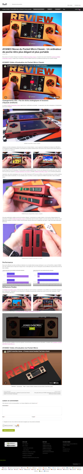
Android (27, 386)
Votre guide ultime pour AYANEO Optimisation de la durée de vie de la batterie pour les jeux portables (47, 393)
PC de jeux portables (47, 450)
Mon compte (70, 5)
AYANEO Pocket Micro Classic (29, 56)
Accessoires (45, 453)
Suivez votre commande (28, 448)
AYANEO (31, 386)
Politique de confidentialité (28, 453)
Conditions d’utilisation (27, 455)
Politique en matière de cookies (29, 451)
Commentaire (5, 405)
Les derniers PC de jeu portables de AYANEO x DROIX (70, 444)
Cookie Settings (3, 460)
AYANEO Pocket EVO (47, 445)
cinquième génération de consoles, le (23, 171)
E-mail (33, 416)
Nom (3, 416)
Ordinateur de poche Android (39, 386)
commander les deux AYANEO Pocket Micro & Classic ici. (28, 311)
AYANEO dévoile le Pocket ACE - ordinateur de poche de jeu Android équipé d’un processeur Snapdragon (17, 393)
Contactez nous (77, 5)
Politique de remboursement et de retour (31, 457)
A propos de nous (66, 448)
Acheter (32, 328)
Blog (64, 447)
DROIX (79, 464)
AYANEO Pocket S (46, 443)
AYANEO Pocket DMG (47, 446)
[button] (78, 9)
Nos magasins (25, 443)
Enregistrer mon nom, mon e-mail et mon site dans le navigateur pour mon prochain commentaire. (22, 421)
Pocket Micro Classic (49, 386)
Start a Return (26, 449)
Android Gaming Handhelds (48, 451)
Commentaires (19, 386)
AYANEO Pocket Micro (47, 448)
